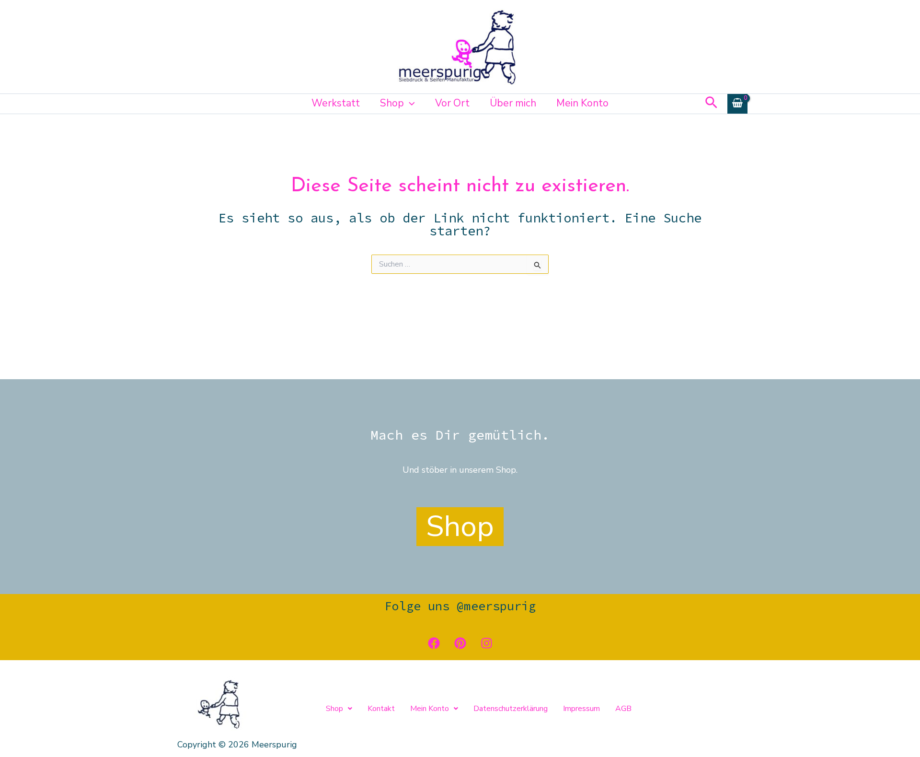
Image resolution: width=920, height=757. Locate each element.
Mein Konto (582, 103)
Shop (392, 103)
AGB (623, 708)
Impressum (581, 708)
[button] (409, 103)
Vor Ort (452, 103)
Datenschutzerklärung (510, 708)
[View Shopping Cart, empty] (737, 104)
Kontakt (381, 708)
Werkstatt (335, 103)
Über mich (513, 103)
